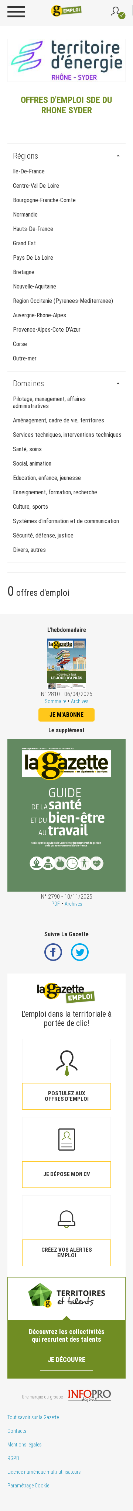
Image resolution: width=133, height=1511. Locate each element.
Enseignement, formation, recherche (55, 492)
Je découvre (66, 1359)
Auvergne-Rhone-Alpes (39, 315)
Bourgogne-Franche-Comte (44, 200)
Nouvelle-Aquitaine (34, 286)
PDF (55, 904)
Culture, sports (30, 506)
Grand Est (24, 243)
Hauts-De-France (33, 228)
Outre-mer (25, 358)
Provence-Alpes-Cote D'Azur (47, 329)
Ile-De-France (29, 171)
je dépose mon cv (66, 1174)
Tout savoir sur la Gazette (33, 1417)
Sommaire (55, 701)
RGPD (13, 1458)
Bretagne (23, 272)
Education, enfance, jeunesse (47, 477)
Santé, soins (27, 449)
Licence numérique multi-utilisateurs (44, 1472)
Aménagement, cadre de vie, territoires (58, 420)
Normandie (25, 214)
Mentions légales (24, 1445)
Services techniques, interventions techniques (67, 434)
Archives (79, 701)
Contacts (16, 1431)
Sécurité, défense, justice (43, 535)
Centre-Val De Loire (36, 185)
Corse (20, 344)
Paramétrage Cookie (28, 1485)
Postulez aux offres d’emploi (67, 1096)
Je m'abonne (66, 714)
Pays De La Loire (33, 257)
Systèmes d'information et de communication (66, 521)
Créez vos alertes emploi (66, 1253)
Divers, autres (29, 549)
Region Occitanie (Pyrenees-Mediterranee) (63, 300)
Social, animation (32, 463)
